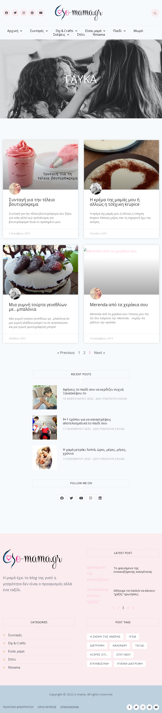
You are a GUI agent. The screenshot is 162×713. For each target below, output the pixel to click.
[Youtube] (40, 12)
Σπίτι (81, 34)
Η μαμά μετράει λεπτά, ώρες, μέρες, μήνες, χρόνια (94, 451)
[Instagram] (23, 12)
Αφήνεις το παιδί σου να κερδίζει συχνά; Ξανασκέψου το (93, 391)
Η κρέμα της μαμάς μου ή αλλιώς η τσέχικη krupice (114, 202)
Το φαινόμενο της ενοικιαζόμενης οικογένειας (133, 570)
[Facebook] (6, 12)
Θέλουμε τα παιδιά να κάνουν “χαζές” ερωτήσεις (134, 592)
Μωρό (138, 31)
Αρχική (12, 31)
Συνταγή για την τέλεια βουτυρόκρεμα (32, 202)
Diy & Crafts (64, 31)
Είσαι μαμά (93, 31)
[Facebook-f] (129, 707)
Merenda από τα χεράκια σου (119, 304)
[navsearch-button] (155, 13)
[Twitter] (15, 12)
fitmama (99, 34)
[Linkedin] (100, 498)
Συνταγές (37, 31)
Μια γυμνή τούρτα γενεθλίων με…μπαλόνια (38, 307)
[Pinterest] (32, 12)
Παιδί (117, 31)
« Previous (66, 352)
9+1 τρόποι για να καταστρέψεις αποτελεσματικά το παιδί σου (87, 421)
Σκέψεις (59, 34)
